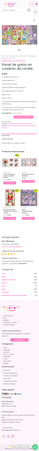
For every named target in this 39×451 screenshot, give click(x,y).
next (35, 35)
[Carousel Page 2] (20, 49)
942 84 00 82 (8, 428)
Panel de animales (25, 125)
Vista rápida (9, 183)
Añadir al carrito (23, 117)
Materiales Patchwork (8, 280)
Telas (7, 56)
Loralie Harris (15, 125)
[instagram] (4, 436)
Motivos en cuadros (14, 61)
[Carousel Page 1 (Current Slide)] (18, 49)
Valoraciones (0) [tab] (7, 139)
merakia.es (31, 448)
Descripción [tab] (6, 135)
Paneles (23, 61)
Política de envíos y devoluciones (12, 247)
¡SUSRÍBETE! (19, 340)
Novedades (5, 292)
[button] (34, 20)
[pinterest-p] (13, 436)
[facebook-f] (8, 436)
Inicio (3, 56)
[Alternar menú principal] (35, 12)
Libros (3, 286)
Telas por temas (15, 56)
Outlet (4, 289)
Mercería (4, 283)
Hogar (4, 277)
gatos (9, 125)
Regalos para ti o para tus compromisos (14, 295)
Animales (23, 56)
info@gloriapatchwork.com (12, 430)
